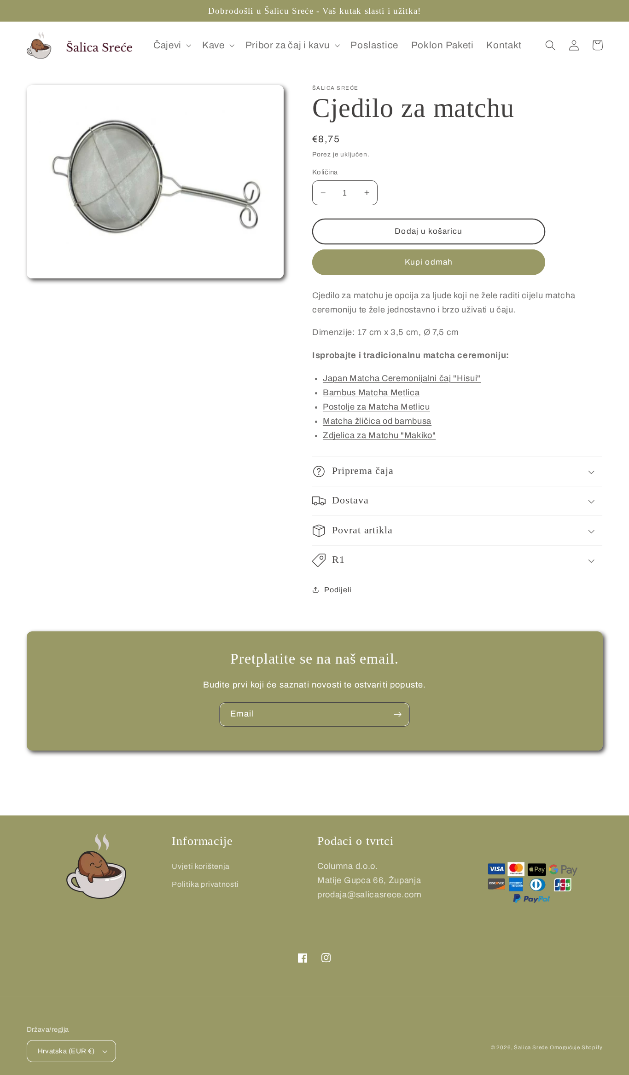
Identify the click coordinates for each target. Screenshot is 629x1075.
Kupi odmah (429, 262)
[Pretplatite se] (397, 714)
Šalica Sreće (531, 1047)
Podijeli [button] (338, 590)
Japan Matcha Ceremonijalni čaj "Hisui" (402, 378)
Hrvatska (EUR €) (66, 1051)
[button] (171, 45)
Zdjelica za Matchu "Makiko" (379, 435)
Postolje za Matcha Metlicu (376, 406)
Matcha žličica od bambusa (377, 421)
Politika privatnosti (205, 884)
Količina (325, 172)
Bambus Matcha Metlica (371, 392)
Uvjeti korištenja (201, 866)
